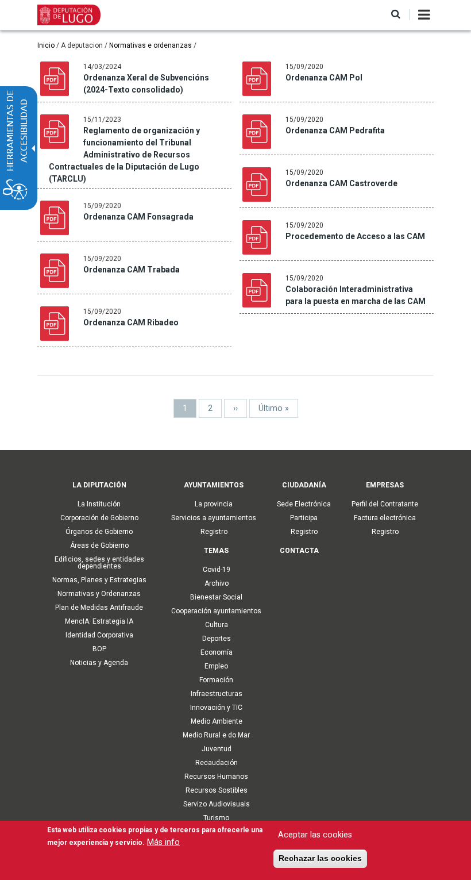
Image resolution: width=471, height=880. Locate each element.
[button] (395, 14)
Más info (163, 842)
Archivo (216, 583)
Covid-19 (216, 570)
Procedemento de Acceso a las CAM (355, 236)
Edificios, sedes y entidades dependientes (99, 562)
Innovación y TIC (216, 708)
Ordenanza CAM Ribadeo (131, 322)
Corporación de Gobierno (99, 518)
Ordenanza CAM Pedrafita (335, 130)
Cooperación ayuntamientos (216, 611)
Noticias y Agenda (99, 663)
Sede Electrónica (304, 504)
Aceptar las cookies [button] (315, 835)
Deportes (216, 639)
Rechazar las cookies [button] (320, 858)
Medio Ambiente (216, 721)
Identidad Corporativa (99, 635)
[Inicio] (69, 14)
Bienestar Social (216, 597)
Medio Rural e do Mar (216, 735)
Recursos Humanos (216, 777)
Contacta (299, 551)
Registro (213, 532)
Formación (216, 680)
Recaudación (216, 763)
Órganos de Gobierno (99, 532)
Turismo (216, 818)
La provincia (214, 504)
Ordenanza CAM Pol (323, 77)
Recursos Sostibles (217, 790)
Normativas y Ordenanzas (99, 594)
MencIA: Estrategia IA (99, 621)
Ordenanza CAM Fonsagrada (138, 216)
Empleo (216, 666)
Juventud (216, 749)
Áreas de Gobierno (99, 545)
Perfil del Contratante (385, 504)
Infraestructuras (216, 694)
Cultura (216, 625)
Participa (304, 518)
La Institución (99, 504)
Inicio (46, 45)
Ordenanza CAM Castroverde (341, 183)
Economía (216, 652)
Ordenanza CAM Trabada (131, 269)
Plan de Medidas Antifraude (99, 608)
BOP (99, 649)
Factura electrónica (385, 518)
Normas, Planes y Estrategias (99, 580)
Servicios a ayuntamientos (213, 518)
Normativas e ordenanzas (150, 45)
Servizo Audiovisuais (216, 804)
